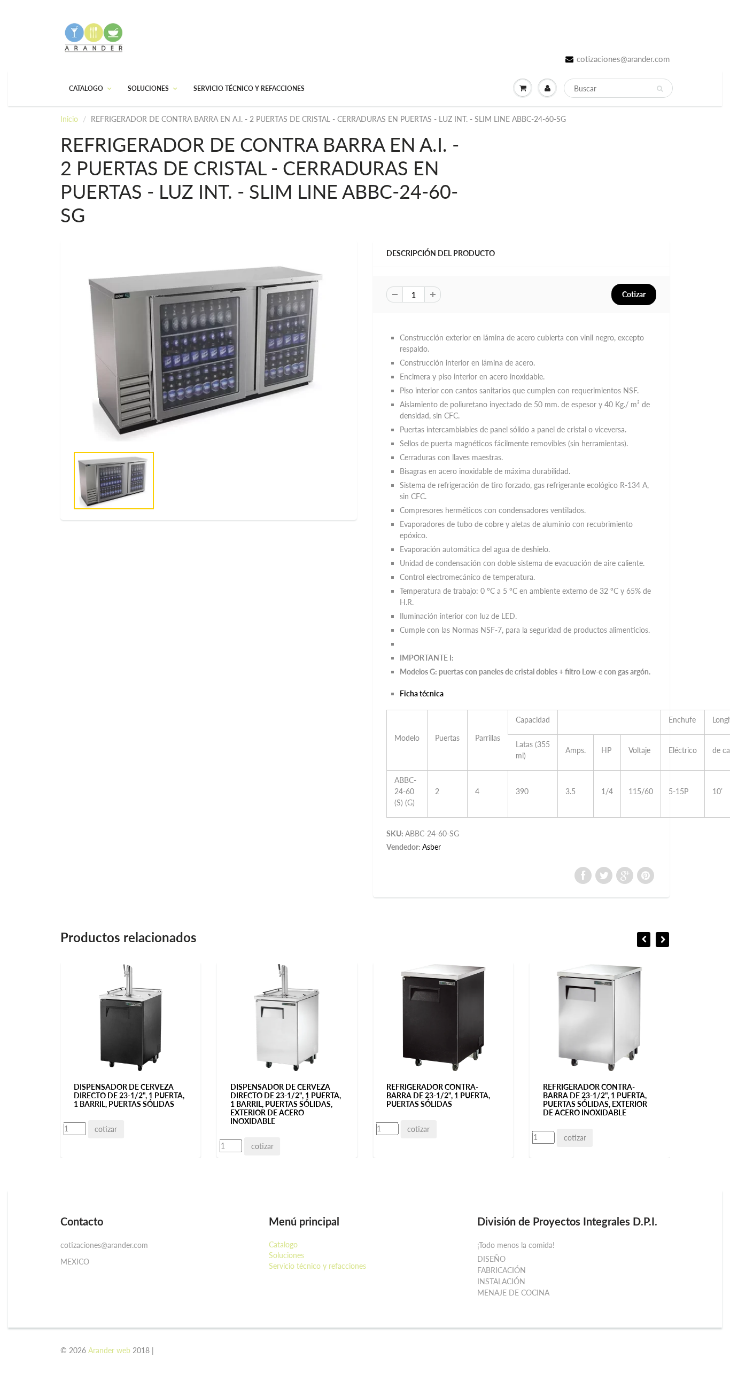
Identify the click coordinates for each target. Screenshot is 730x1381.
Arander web (109, 1350)
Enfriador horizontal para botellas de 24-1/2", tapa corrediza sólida (608, 1095)
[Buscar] (659, 88)
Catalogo (86, 88)
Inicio (69, 118)
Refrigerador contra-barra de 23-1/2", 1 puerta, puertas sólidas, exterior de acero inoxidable (454, 1099)
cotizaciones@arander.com (623, 59)
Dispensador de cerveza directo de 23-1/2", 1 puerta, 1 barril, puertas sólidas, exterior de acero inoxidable (145, 1104)
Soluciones (148, 88)
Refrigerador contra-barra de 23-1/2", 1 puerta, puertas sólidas (298, 1095)
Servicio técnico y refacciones (249, 88)
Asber (431, 846)
